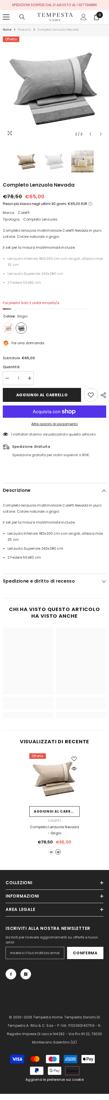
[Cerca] (22, 17)
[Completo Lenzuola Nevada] (54, 778)
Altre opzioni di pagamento (54, 424)
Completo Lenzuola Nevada (54, 830)
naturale (51, 852)
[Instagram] (25, 974)
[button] (90, 134)
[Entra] (83, 17)
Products (24, 30)
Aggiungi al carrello (42, 395)
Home (7, 30)
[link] (28, 706)
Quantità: (11, 367)
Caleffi (24, 212)
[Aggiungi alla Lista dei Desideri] (91, 395)
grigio (58, 852)
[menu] (6, 17)
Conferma (85, 953)
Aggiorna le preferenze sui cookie (54, 1079)
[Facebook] (11, 974)
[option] (54, 88)
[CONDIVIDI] (102, 395)
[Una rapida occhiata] (74, 768)
